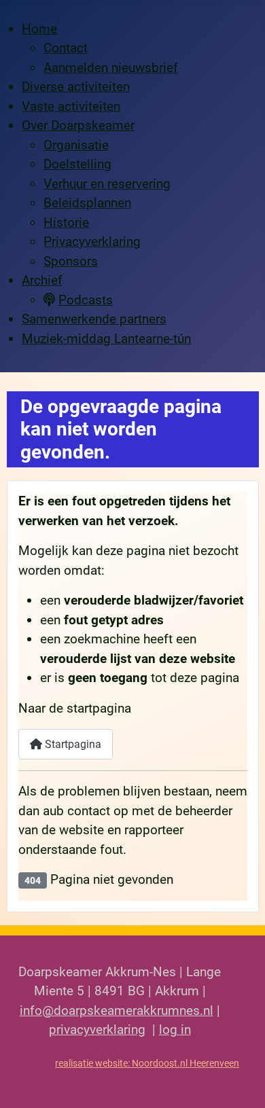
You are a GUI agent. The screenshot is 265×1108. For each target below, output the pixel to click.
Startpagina (71, 744)
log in (175, 1029)
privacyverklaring (97, 1029)
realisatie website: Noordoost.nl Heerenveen (147, 1063)
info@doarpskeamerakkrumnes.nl (116, 1010)
